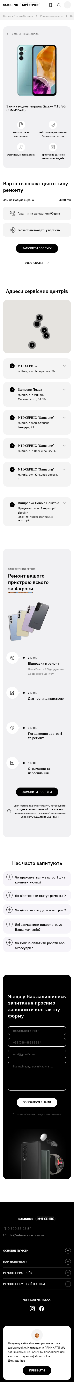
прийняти (37, 1370)
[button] (37, 324)
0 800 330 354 (34, 263)
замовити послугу (37, 248)
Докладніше (16, 1360)
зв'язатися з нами (37, 1102)
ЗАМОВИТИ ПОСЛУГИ (37, 792)
